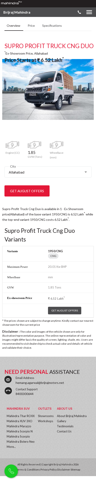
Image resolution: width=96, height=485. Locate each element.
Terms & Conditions (28, 469)
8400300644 (24, 394)
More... (11, 446)
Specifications (52, 25)
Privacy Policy (48, 469)
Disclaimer (63, 469)
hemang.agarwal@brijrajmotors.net (40, 383)
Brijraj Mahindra (16, 12)
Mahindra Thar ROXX (21, 416)
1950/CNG (55, 251)
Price (31, 25)
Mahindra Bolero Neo (21, 441)
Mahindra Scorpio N (20, 431)
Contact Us (64, 431)
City (13, 166)
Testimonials (65, 426)
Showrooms (46, 416)
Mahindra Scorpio (18, 436)
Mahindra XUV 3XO (19, 421)
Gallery (61, 421)
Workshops (45, 421)
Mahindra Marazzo (19, 426)
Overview (14, 25)
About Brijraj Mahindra (72, 416)
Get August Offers (27, 191)
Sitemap (75, 469)
